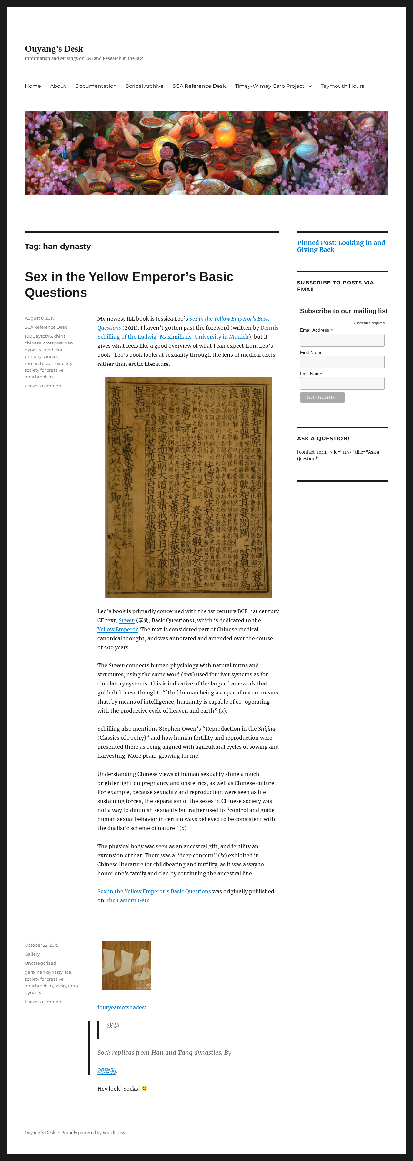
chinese (33, 342)
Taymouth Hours (342, 86)
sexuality (63, 363)
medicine (53, 349)
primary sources (41, 356)
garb (30, 972)
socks (60, 985)
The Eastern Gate (128, 900)
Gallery (32, 954)
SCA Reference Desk (199, 86)
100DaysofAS (38, 336)
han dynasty (50, 972)
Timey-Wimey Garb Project (270, 86)
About (58, 86)
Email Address (316, 330)
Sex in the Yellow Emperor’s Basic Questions (154, 891)
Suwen (127, 620)
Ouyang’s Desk (54, 49)
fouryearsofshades (121, 1007)
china (60, 336)
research (34, 363)
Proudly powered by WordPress (93, 1132)
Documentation (96, 86)
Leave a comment (44, 385)
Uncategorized (40, 963)
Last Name (311, 373)
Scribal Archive (145, 86)
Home (33, 86)
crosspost (53, 342)
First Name (311, 352)
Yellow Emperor (117, 629)
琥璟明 (106, 1070)
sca (48, 363)
